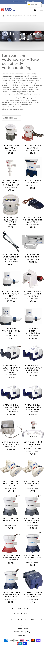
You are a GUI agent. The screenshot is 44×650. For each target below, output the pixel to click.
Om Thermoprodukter (21, 608)
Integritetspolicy (22, 628)
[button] (34, 4)
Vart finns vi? (21, 614)
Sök (22, 625)
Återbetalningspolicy (22, 632)
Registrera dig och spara (21, 619)
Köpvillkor (22, 635)
